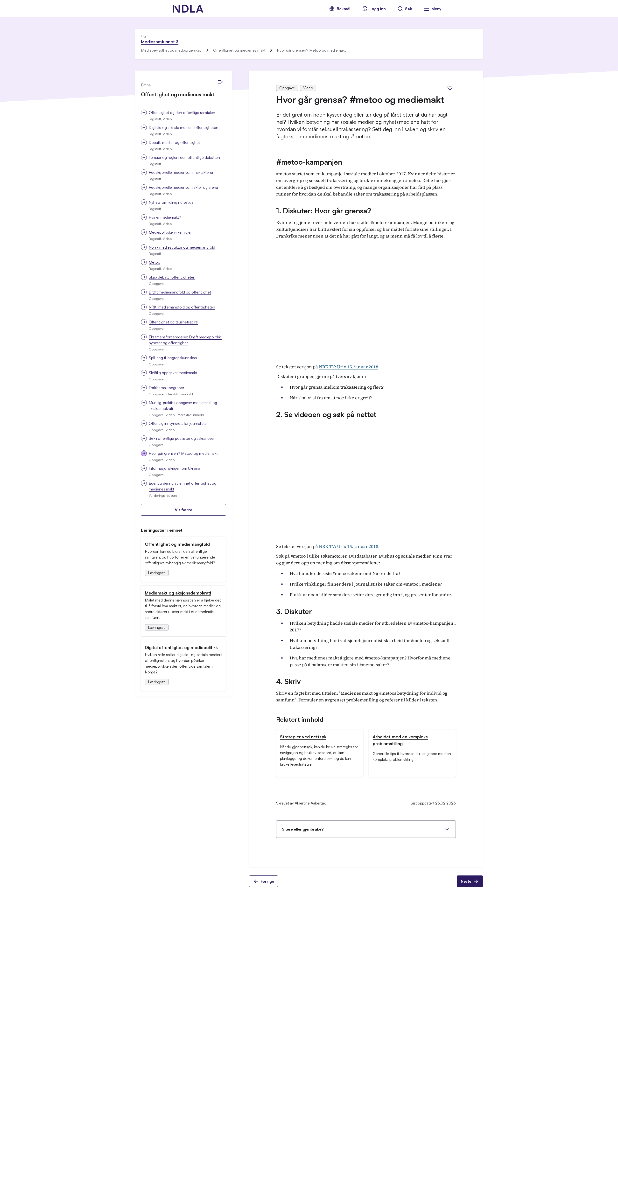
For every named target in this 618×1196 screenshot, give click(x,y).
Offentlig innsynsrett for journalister (178, 423)
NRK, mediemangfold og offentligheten (182, 307)
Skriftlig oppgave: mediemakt (173, 372)
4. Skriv (288, 681)
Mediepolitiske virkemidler (170, 232)
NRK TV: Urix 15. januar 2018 (348, 367)
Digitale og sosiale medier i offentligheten (183, 127)
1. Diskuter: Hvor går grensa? (323, 210)
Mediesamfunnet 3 (159, 41)
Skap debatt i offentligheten (172, 277)
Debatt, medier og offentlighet (174, 142)
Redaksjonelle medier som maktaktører (181, 172)
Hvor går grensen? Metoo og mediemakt (183, 453)
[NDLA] (188, 9)
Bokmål (343, 8)
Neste (466, 881)
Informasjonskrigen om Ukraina (174, 468)
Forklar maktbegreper (166, 387)
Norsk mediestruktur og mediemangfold (182, 247)
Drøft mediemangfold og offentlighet (180, 292)
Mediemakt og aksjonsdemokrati (178, 592)
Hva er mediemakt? (165, 217)
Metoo (154, 262)
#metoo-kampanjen (309, 161)
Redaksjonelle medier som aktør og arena (183, 187)
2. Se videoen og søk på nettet (326, 414)
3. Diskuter (294, 611)
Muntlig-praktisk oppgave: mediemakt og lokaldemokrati (183, 405)
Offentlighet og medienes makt (239, 50)
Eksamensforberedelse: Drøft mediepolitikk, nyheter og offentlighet (185, 340)
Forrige (267, 881)
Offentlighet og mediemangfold (177, 544)
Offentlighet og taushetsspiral (173, 322)
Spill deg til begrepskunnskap (173, 357)
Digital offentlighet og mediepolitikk (181, 647)
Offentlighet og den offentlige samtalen (182, 112)
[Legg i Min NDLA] (450, 88)
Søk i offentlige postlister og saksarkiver (182, 438)
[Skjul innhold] (220, 82)
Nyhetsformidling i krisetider (172, 202)
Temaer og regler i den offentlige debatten (184, 157)
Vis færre (183, 509)
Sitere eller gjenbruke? (302, 829)
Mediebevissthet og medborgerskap (171, 50)
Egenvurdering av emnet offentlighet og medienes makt (182, 486)
